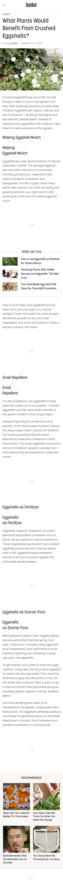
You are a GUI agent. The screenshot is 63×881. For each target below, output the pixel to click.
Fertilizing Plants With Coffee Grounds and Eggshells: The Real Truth (40, 274)
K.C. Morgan (12, 43)
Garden (6, 14)
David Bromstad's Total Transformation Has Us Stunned (15, 859)
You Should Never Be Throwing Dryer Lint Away (46, 857)
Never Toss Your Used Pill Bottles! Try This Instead (16, 815)
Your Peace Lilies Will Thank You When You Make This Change (44, 816)
